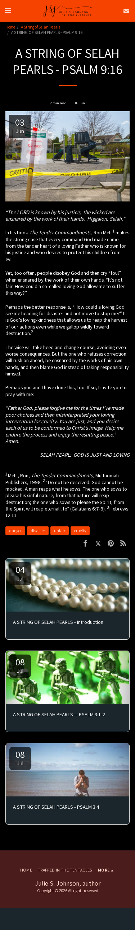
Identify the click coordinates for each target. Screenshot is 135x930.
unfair (59, 530)
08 (20, 665)
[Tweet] (98, 543)
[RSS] (123, 543)
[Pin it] (110, 543)
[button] (8, 10)
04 (20, 572)
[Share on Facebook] (85, 543)
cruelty (80, 530)
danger (15, 530)
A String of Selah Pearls (40, 27)
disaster (38, 530)
